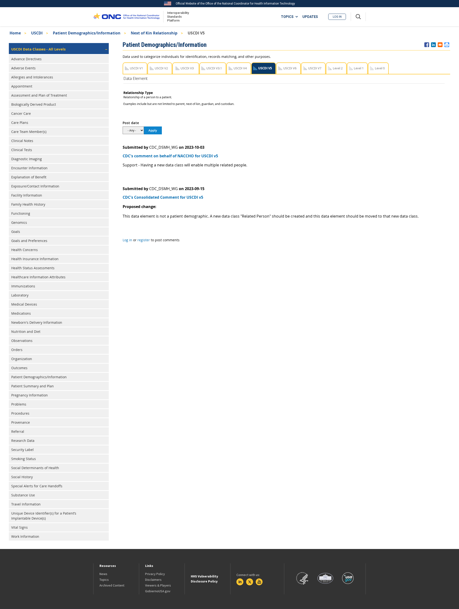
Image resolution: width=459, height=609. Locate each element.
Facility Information (26, 195)
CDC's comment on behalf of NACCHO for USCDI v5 (170, 156)
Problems (18, 404)
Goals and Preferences (29, 240)
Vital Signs (19, 527)
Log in (337, 16)
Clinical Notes (22, 140)
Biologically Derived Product (33, 104)
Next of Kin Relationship (154, 33)
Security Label (22, 449)
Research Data (22, 440)
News (103, 574)
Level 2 (338, 68)
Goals (15, 231)
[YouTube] (259, 582)
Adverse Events (23, 68)
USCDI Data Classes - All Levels (38, 49)
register (143, 240)
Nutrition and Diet (25, 331)
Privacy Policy (155, 574)
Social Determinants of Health (35, 468)
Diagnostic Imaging (26, 159)
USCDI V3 (187, 68)
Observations (22, 340)
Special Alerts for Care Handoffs (36, 486)
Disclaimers (153, 579)
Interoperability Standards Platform (177, 16)
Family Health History (28, 204)
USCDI (37, 33)
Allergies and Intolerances (32, 77)
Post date (131, 123)
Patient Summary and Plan (32, 386)
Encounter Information (29, 168)
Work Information (25, 536)
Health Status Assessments (33, 268)
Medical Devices (24, 304)
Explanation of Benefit (28, 177)
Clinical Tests (21, 150)
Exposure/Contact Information (35, 186)
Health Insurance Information (35, 259)
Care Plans (19, 122)
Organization (21, 359)
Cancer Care (21, 113)
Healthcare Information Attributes (38, 277)
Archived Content (111, 585)
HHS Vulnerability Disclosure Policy (204, 578)
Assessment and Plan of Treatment (39, 95)
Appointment (21, 86)
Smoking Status (23, 458)
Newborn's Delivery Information (36, 322)
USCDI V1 (136, 68)
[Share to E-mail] (440, 44)
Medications (21, 313)
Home (15, 33)
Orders (16, 349)
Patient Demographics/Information (86, 33)
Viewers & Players (158, 585)
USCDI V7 (314, 68)
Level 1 (359, 68)
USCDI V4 (240, 68)
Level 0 (380, 68)
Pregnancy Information (29, 395)
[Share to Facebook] (426, 44)
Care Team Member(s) (28, 131)
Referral (17, 431)
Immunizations (23, 286)
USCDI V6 (289, 68)
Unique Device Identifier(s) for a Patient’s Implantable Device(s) (43, 516)
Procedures (20, 413)
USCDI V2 (161, 68)
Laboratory (19, 295)
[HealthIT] (126, 17)
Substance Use (23, 495)
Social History (22, 477)
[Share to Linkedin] (433, 44)
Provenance (20, 422)
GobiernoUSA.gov (157, 591)
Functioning (20, 213)
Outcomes (19, 368)
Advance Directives (26, 59)
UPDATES (310, 17)
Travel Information (26, 504)
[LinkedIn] (240, 582)
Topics (104, 579)
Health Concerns (24, 249)
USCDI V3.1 (214, 68)
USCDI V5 (265, 68)
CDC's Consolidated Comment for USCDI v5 (163, 197)
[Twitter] (249, 582)
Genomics (19, 222)
